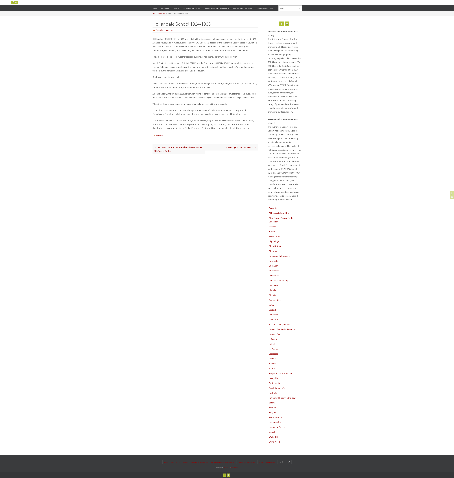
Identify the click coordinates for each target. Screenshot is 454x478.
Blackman (273, 251)
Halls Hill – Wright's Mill (279, 324)
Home (166, 462)
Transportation (275, 417)
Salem (272, 402)
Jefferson (273, 339)
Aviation (272, 226)
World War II (274, 441)
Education (161, 14)
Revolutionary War (277, 388)
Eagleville (273, 309)
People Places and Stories (280, 373)
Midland (272, 363)
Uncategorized (275, 422)
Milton (272, 368)
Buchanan (273, 265)
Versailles (273, 432)
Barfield (272, 231)
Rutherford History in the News (283, 397)
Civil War (273, 295)
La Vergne (169, 30)
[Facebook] (13, 2)
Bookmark (160, 135)
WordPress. (234, 468)
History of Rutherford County (222, 462)
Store (185, 462)
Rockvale (273, 393)
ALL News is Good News (279, 213)
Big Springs (274, 241)
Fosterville (273, 319)
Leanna (272, 358)
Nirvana (226, 468)
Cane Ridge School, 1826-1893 (240, 147)
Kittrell (272, 344)
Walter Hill (273, 437)
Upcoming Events (277, 427)
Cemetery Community (278, 280)
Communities (275, 300)
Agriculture (274, 208)
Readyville (273, 378)
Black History (275, 246)
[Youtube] (16, 2)
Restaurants (274, 383)
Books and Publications (279, 256)
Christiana (273, 285)
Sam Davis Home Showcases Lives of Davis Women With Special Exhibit (178, 149)
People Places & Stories (246, 462)
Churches (273, 290)
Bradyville (273, 261)
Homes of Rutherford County (282, 329)
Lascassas (273, 353)
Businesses (274, 270)
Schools (272, 407)
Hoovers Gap (274, 334)
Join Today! (175, 462)
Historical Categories (199, 462)
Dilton (271, 305)
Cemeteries (274, 275)
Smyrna (272, 412)
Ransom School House (267, 462)
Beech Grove (274, 236)
